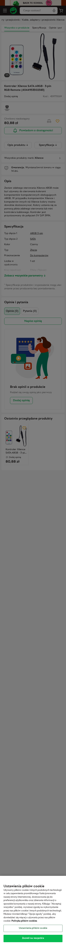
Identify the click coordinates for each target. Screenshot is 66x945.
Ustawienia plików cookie (33, 928)
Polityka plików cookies (24, 921)
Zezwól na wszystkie (33, 938)
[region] (33, 910)
